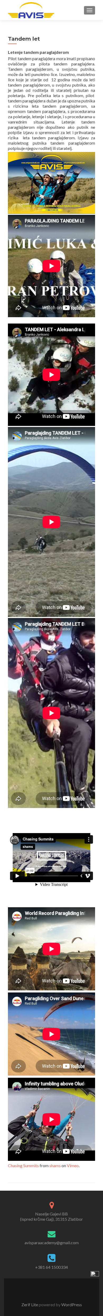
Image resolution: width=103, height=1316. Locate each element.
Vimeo (73, 1165)
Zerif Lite (30, 1304)
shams (55, 1165)
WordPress (71, 1304)
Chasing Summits (23, 1165)
